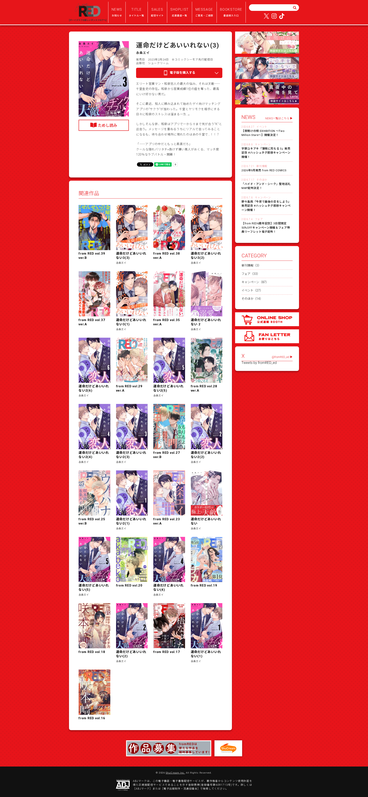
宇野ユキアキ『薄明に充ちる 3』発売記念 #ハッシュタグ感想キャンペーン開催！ (266, 153)
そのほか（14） (252, 298)
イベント (261, 126)
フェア (259, 219)
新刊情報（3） (251, 265)
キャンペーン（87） (255, 282)
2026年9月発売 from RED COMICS (264, 170)
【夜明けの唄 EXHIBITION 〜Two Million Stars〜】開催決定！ (263, 133)
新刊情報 (261, 166)
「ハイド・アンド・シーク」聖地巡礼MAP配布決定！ (266, 186)
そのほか (261, 180)
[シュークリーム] (228, 748)
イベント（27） (252, 290)
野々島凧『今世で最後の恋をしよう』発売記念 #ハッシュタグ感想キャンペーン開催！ (266, 206)
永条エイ (143, 53)
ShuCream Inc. (175, 773)
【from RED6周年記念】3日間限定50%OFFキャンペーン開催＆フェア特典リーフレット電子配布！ (266, 227)
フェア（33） (251, 273)
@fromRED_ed (280, 357)
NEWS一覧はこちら (277, 118)
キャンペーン (263, 144)
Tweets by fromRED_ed (259, 363)
